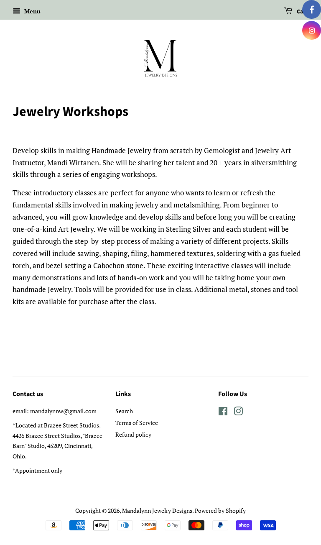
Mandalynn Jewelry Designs (157, 510)
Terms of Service (136, 423)
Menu (32, 11)
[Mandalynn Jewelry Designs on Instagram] (238, 413)
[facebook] (311, 9)
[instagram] (311, 30)
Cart (302, 12)
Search (124, 411)
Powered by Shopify (220, 510)
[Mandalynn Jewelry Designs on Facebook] (223, 413)
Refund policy (133, 434)
